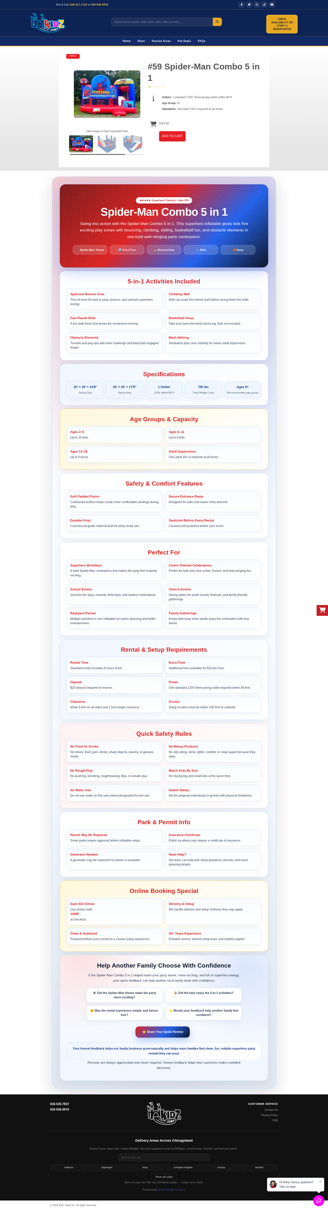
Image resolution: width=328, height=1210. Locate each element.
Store (141, 41)
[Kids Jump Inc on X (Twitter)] (249, 5)
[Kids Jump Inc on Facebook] (242, 5)
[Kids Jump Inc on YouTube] (272, 5)
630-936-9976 (99, 4)
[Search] (217, 22)
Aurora (221, 1167)
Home (127, 41)
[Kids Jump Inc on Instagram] (257, 5)
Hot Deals (184, 41)
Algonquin (106, 1167)
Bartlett (259, 1167)
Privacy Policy (269, 1115)
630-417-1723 (78, 4)
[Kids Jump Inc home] (164, 1113)
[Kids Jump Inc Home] (47, 22)
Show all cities (164, 1176)
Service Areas (161, 41)
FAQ (275, 1120)
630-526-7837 (59, 1104)
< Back (73, 55)
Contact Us (271, 1109)
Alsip (145, 1167)
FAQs (201, 41)
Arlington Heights (183, 1167)
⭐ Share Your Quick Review (162, 1031)
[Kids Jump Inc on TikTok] (264, 5)
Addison (68, 1167)
